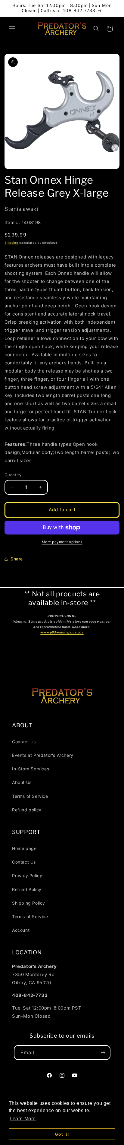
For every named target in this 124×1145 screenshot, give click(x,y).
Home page (24, 848)
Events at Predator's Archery (42, 755)
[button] (12, 28)
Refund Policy (27, 889)
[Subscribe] (103, 1052)
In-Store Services (30, 768)
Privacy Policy (27, 875)
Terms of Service (30, 796)
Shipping (11, 242)
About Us (22, 782)
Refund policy (27, 809)
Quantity (13, 474)
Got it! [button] (62, 1134)
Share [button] (17, 558)
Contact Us (24, 741)
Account (20, 930)
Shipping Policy (28, 903)
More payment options (62, 542)
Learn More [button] (23, 1118)
